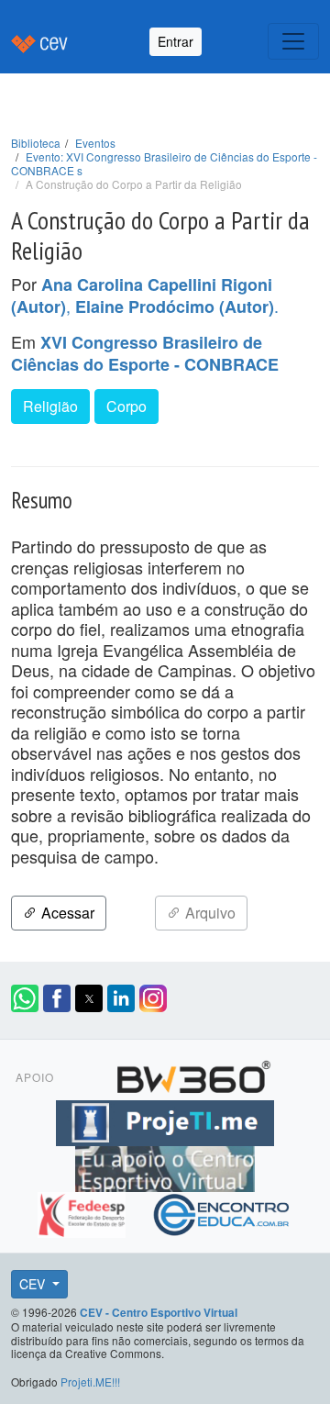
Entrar (175, 41)
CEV (34, 1284)
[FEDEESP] (84, 1212)
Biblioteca (35, 142)
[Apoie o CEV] (165, 1166)
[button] (24, 998)
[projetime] (165, 1120)
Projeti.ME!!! (90, 1381)
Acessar (66, 912)
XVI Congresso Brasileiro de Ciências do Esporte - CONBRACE (145, 353)
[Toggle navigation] (293, 41)
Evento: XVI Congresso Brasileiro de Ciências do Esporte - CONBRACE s (164, 163)
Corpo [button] (126, 406)
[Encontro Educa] (222, 1212)
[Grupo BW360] (193, 1074)
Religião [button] (50, 406)
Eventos (95, 142)
